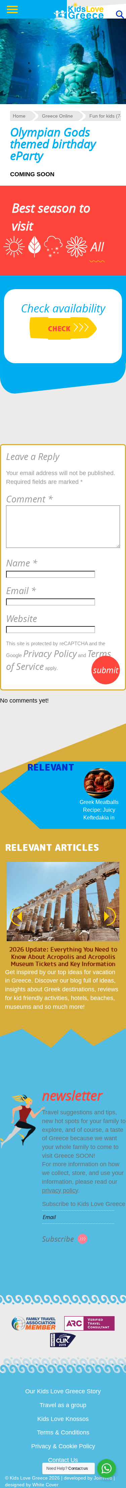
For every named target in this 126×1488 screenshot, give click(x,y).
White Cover (45, 1484)
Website (21, 619)
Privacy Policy (50, 654)
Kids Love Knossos (63, 1419)
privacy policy (60, 1190)
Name (21, 563)
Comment (29, 499)
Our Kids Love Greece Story (63, 1391)
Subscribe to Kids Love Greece (83, 1204)
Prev (12, 916)
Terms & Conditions (63, 1432)
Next (113, 916)
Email (21, 591)
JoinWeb (103, 1478)
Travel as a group (63, 1405)
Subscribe (58, 1239)
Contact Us (63, 1460)
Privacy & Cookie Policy (63, 1446)
